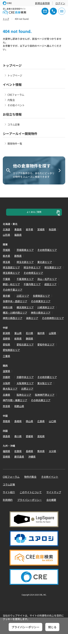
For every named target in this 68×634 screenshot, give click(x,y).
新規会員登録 (42, 3)
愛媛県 (29, 436)
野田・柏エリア (11, 284)
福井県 (41, 333)
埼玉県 (6, 262)
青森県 (18, 229)
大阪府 (6, 383)
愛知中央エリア (45, 344)
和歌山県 (19, 406)
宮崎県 (6, 456)
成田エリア (50, 284)
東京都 (6, 295)
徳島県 (6, 436)
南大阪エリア (10, 388)
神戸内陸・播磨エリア (15, 400)
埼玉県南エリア (11, 273)
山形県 (6, 235)
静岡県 (29, 338)
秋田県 (52, 229)
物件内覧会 (30, 476)
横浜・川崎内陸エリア (15, 312)
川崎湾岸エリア (45, 307)
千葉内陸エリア (32, 284)
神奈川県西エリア (12, 318)
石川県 (29, 333)
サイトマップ (53, 492)
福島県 (18, 235)
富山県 (18, 333)
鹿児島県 (19, 456)
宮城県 (41, 229)
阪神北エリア (24, 394)
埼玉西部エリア (11, 267)
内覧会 (11, 100)
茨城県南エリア (25, 250)
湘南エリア (32, 318)
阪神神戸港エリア (44, 394)
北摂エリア (27, 388)
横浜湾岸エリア (25, 307)
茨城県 (6, 250)
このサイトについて (31, 492)
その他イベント (16, 105)
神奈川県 (8, 307)
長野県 (6, 338)
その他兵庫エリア (40, 400)
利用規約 (8, 500)
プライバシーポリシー (29, 500)
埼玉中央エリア (32, 267)
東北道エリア (44, 262)
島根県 (18, 421)
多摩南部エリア (41, 295)
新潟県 (6, 333)
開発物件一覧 (14, 143)
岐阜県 (18, 338)
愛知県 (6, 344)
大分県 (52, 451)
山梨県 (52, 333)
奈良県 (6, 406)
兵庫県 (6, 394)
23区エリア (23, 295)
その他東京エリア (40, 301)
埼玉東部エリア (52, 267)
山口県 (52, 421)
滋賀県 (6, 371)
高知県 (41, 436)
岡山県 (29, 421)
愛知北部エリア (25, 344)
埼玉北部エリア (25, 262)
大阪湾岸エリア (25, 383)
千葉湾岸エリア (25, 279)
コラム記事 (13, 124)
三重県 (6, 356)
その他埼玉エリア (33, 273)
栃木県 (6, 256)
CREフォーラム (15, 94)
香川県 (18, 436)
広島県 (41, 421)
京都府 (6, 377)
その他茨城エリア (47, 250)
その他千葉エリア (12, 289)
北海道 (6, 229)
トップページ (14, 75)
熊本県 (41, 451)
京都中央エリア (25, 377)
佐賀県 (18, 451)
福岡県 (6, 451)
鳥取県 (6, 421)
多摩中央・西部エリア (15, 301)
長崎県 (29, 451)
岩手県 (29, 229)
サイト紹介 (9, 492)
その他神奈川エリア (53, 318)
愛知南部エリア (11, 350)
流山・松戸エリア (47, 279)
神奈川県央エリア (40, 312)
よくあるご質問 (34, 212)
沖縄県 (32, 456)
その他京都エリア (47, 377)
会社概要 (51, 500)
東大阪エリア (44, 383)
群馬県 (18, 256)
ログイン (60, 3)
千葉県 (6, 279)
